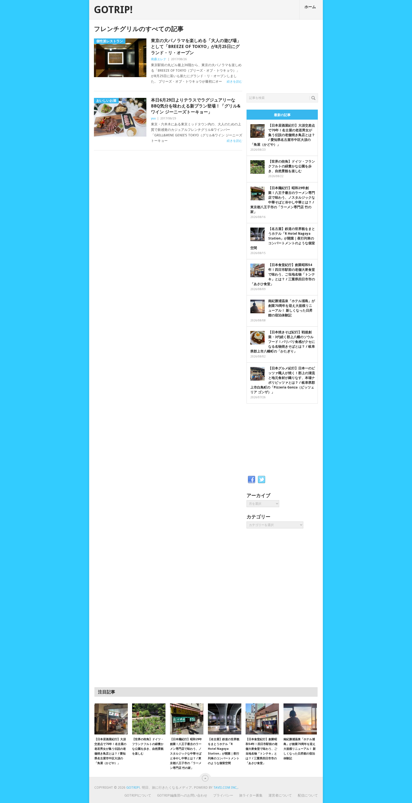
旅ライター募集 (251, 795)
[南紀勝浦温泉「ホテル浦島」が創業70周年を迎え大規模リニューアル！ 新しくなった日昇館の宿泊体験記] (300, 718)
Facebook (251, 480)
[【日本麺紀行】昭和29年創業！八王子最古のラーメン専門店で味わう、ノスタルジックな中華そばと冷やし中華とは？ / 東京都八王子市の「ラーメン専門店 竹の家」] (186, 718)
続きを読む (234, 81)
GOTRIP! (113, 10)
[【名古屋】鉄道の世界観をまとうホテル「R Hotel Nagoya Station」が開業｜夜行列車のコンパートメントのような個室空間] (224, 718)
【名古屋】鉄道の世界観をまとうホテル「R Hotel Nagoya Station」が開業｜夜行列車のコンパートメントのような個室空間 (282, 238)
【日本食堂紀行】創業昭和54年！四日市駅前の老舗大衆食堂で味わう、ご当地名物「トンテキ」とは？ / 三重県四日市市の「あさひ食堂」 (282, 274)
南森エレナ (158, 59)
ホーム (310, 7)
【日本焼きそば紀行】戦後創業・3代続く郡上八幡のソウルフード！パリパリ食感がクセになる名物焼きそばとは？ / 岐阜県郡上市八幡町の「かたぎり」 (282, 341)
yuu (153, 118)
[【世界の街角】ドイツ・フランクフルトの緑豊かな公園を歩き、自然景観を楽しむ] (148, 718)
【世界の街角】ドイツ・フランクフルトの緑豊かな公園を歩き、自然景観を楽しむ (291, 166)
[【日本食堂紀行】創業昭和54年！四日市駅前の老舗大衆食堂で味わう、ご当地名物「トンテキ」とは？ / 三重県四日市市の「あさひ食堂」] (262, 718)
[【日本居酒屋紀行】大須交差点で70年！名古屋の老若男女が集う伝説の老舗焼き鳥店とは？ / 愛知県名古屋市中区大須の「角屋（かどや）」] (111, 718)
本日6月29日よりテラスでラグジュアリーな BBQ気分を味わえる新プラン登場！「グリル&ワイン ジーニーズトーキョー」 (195, 105)
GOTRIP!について (137, 795)
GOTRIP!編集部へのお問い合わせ (182, 795)
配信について (308, 795)
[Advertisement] (282, 55)
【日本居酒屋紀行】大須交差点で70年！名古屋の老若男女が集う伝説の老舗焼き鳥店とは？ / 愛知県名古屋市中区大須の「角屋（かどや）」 (282, 134)
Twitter (261, 480)
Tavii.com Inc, (225, 787)
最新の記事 (282, 115)
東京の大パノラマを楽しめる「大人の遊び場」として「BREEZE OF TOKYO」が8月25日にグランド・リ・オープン (196, 46)
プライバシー (223, 795)
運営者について (280, 795)
